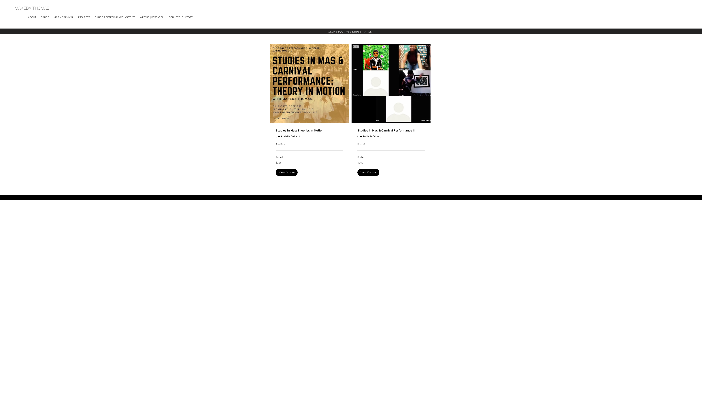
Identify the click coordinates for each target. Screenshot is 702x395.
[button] (115, 15)
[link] (309, 130)
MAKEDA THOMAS (32, 8)
